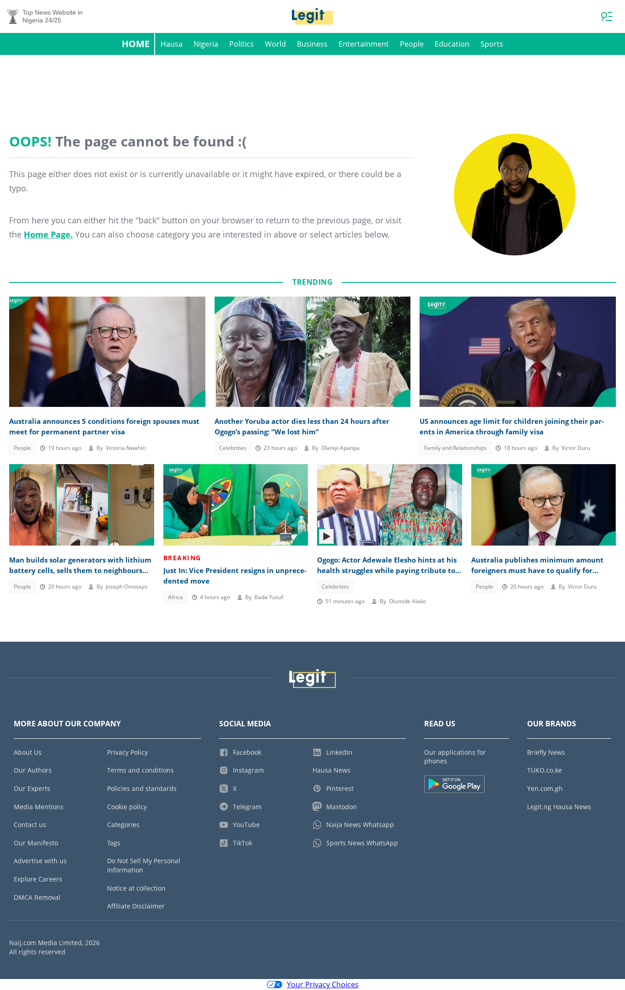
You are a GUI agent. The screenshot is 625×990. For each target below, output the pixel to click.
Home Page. (48, 234)
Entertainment (364, 44)
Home (136, 44)
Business (312, 44)
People (412, 44)
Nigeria (206, 44)
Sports (491, 44)
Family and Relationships (455, 448)
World (275, 44)
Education (452, 44)
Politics (241, 44)
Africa (175, 597)
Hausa (172, 44)
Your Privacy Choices (323, 984)
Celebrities (233, 448)
